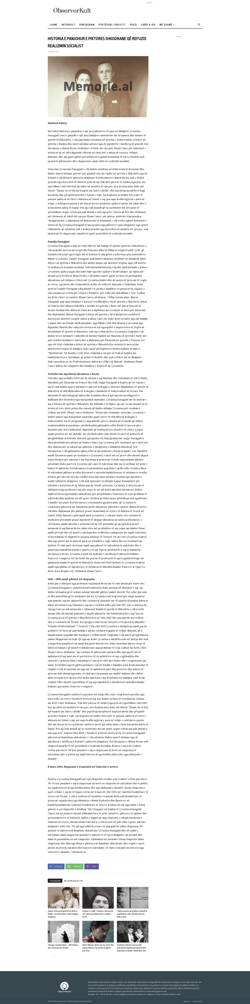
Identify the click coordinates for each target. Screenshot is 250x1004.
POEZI (133, 24)
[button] (198, 25)
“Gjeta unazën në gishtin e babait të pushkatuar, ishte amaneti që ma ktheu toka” (132, 914)
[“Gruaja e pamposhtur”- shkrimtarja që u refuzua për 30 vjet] (63, 932)
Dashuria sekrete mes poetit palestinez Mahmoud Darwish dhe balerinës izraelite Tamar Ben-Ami (131, 948)
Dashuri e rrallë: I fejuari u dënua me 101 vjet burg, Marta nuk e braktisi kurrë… (97, 914)
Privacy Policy (197, 1001)
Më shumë (166, 24)
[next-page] (54, 956)
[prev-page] (49, 956)
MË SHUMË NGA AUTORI (73, 881)
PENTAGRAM (87, 24)
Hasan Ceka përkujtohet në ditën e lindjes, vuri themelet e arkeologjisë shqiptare (63, 914)
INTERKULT (68, 24)
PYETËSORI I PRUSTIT (112, 24)
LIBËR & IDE (148, 24)
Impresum (186, 1001)
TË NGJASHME (55, 881)
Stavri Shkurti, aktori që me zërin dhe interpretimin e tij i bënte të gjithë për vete (98, 948)
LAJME (53, 24)
